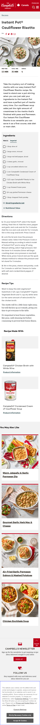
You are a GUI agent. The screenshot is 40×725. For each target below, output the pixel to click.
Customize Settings (21, 699)
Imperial (13, 141)
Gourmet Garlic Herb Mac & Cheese (17, 524)
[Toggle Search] (33, 7)
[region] (20, 703)
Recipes (5, 15)
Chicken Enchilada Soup (16, 621)
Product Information (11, 372)
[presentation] (20, 452)
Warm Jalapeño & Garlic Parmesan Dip (16, 474)
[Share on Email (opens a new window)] (15, 33)
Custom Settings (20, 709)
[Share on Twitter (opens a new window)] (9, 33)
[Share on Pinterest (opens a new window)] (11, 33)
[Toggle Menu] (37, 7)
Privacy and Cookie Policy (25, 703)
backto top (36, 644)
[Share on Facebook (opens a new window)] (6, 33)
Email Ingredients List (14, 203)
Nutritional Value (11, 208)
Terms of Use (10, 705)
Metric (5, 141)
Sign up (19, 659)
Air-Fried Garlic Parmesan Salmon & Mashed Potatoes (17, 573)
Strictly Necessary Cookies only (20, 715)
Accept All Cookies (20, 720)
